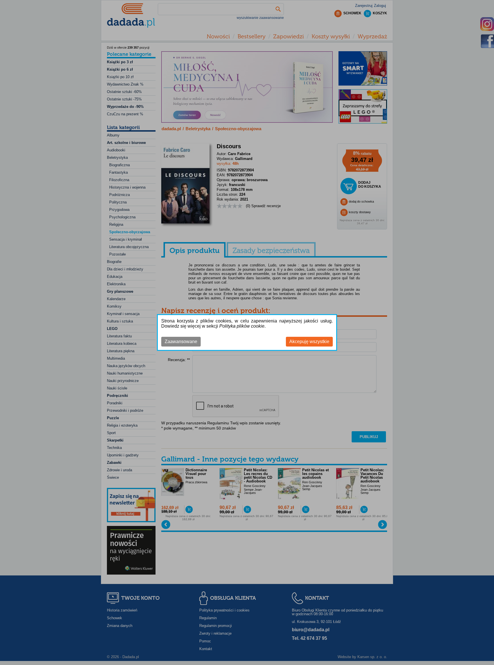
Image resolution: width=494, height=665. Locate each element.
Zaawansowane (181, 341)
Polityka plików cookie (241, 326)
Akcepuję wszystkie (309, 341)
